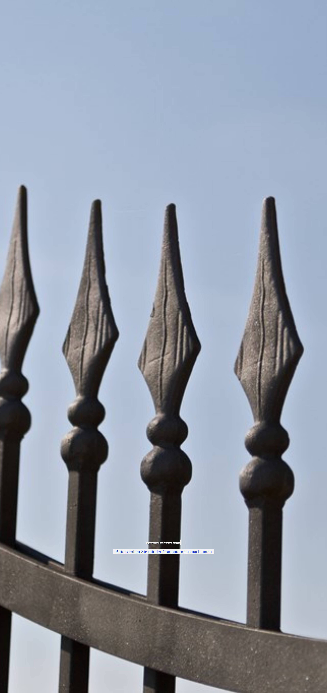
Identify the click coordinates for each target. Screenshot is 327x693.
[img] (163, 346)
